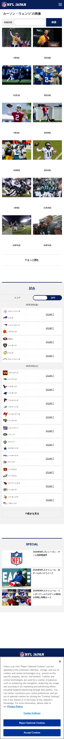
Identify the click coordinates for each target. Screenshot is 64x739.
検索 (54, 22)
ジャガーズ (12, 420)
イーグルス (12, 476)
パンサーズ (12, 393)
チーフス (11, 462)
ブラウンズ (12, 332)
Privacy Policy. (15, 706)
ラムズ (10, 353)
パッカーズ (12, 490)
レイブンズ (12, 379)
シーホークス (13, 455)
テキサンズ (12, 386)
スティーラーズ (14, 311)
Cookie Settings (32, 713)
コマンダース (13, 373)
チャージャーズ (14, 359)
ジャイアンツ (13, 428)
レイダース (12, 345)
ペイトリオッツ (14, 325)
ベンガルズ (12, 469)
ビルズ (10, 318)
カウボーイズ (13, 448)
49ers (10, 339)
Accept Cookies (32, 732)
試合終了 (50, 314)
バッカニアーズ (14, 414)
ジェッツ (11, 434)
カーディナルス (14, 483)
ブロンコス (12, 503)
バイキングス (13, 497)
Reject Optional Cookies (32, 723)
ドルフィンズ (13, 407)
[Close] (60, 661)
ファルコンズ (13, 400)
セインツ (11, 442)
